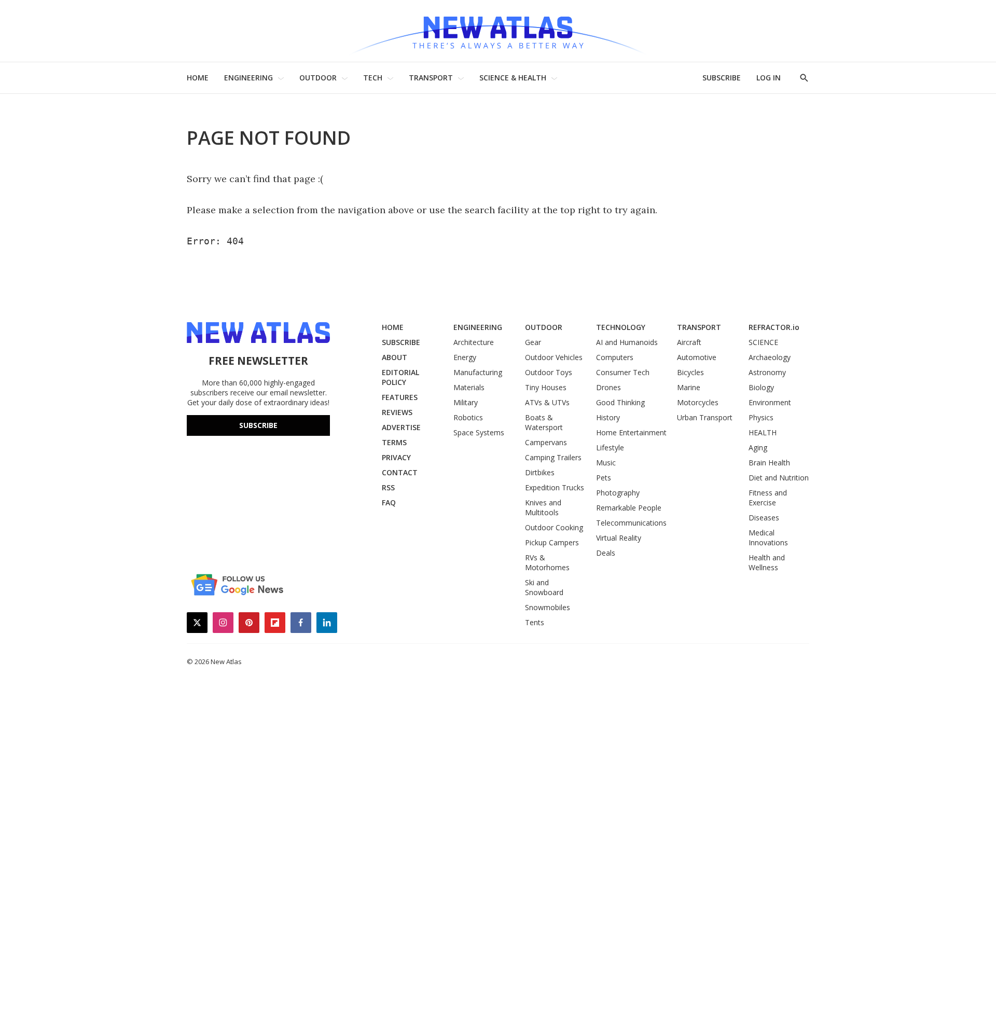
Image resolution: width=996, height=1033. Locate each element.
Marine (688, 387)
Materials (469, 387)
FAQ (389, 502)
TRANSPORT (431, 77)
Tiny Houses (545, 387)
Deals (605, 553)
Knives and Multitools (543, 507)
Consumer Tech (622, 372)
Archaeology (770, 357)
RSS (388, 487)
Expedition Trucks (554, 487)
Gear (533, 342)
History (608, 417)
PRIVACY (396, 457)
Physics (761, 417)
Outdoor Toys (548, 372)
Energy (464, 357)
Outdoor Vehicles (554, 357)
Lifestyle (610, 447)
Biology (761, 387)
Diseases (764, 517)
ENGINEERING (248, 77)
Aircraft (689, 342)
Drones (608, 387)
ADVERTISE (401, 427)
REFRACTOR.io (774, 327)
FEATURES (400, 397)
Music (606, 462)
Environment (770, 402)
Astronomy (767, 372)
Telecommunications (631, 523)
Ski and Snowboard (544, 587)
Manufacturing (477, 372)
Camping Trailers (553, 457)
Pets (603, 478)
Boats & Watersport (544, 422)
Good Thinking (620, 402)
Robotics (468, 417)
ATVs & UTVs (547, 402)
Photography (618, 493)
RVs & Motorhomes (547, 562)
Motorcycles (697, 402)
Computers (614, 357)
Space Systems (478, 432)
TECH (372, 77)
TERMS (394, 442)
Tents (534, 622)
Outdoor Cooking (554, 527)
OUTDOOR (318, 77)
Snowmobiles (547, 607)
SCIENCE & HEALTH (512, 77)
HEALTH (763, 432)
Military (465, 402)
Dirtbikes (540, 472)
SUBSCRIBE (721, 77)
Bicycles (690, 372)
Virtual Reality (618, 538)
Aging (758, 447)
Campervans (546, 442)
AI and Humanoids (627, 342)
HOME (198, 77)
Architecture (473, 342)
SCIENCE (763, 342)
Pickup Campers (552, 542)
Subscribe (258, 425)
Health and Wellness (767, 562)
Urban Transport (704, 417)
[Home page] (498, 31)
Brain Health (769, 462)
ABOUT (394, 357)
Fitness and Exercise (768, 497)
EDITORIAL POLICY (400, 377)
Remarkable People (628, 508)
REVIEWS (397, 412)
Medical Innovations (768, 537)
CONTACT (400, 472)
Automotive (696, 357)
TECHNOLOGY (620, 327)
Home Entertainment (631, 432)
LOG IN (768, 77)
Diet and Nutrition (779, 478)
